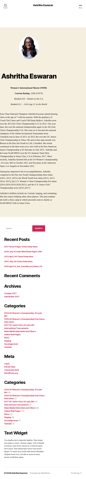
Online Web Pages (12, 334)
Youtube (8, 347)
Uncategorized (11, 344)
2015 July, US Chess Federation (18, 261)
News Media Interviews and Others (20, 331)
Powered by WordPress (40, 473)
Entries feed (9, 367)
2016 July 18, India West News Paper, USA (23, 251)
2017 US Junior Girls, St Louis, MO (19, 325)
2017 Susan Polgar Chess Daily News (21, 247)
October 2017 (10, 293)
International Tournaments (16, 328)
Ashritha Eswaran (43, 5)
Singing (7, 341)
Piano (6, 338)
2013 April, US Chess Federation (18, 256)
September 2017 (11, 296)
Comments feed (11, 370)
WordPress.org (11, 373)
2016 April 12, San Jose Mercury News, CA (23, 266)
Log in (7, 364)
